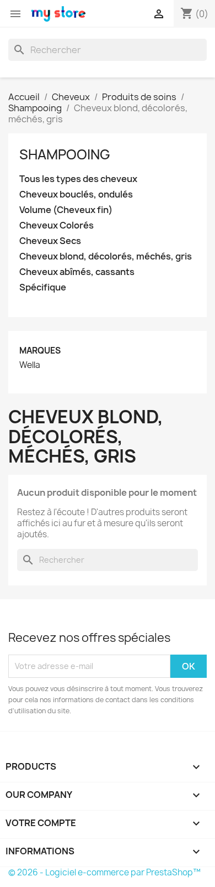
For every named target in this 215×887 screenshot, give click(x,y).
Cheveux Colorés (56, 225)
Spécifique (42, 287)
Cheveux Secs (50, 241)
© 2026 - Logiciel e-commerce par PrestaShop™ (104, 872)
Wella (29, 365)
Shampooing (64, 154)
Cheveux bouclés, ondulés (76, 194)
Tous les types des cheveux (78, 179)
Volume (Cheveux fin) (65, 210)
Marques (40, 350)
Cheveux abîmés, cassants (77, 272)
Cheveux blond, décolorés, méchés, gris (105, 256)
